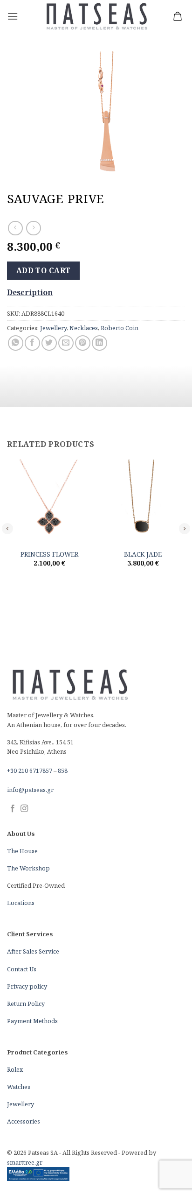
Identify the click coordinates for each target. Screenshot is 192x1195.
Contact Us (21, 969)
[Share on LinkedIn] (99, 343)
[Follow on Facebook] (12, 809)
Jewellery (53, 328)
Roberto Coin (119, 328)
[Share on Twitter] (49, 343)
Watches (18, 1086)
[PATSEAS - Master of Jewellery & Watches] (96, 16)
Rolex (15, 1069)
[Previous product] (33, 228)
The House (22, 851)
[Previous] (7, 528)
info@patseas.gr (30, 789)
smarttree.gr (24, 1162)
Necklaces (83, 328)
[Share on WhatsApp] (15, 343)
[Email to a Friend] (66, 343)
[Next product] (15, 228)
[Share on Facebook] (32, 343)
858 (63, 770)
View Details (49, 584)
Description (30, 292)
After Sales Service (33, 951)
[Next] (184, 528)
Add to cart (43, 270)
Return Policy (26, 1003)
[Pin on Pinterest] (82, 343)
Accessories (23, 1121)
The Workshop (28, 868)
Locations (20, 902)
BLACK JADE (143, 554)
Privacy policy (27, 986)
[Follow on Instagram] (24, 809)
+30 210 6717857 (29, 770)
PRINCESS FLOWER (49, 554)
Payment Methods (32, 1021)
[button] (12, 16)
